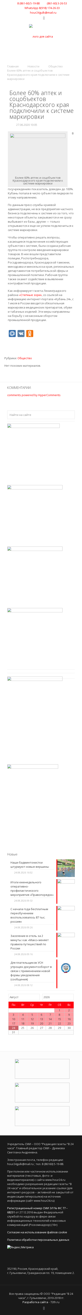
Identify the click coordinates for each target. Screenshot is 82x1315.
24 (13, 1028)
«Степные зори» (30, 295)
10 (13, 1019)
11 (22, 1019)
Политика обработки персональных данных (38, 1240)
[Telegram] (39, 18)
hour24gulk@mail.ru (43, 12)
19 (32, 1023)
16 (69, 1019)
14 (50, 1019)
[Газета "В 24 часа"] (41, 36)
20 (41, 1023)
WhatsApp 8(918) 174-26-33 (42, 8)
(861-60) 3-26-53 (56, 3)
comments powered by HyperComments (34, 395)
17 (13, 1023)
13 (41, 1019)
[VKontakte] (33, 18)
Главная (13, 66)
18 (22, 1023)
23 (69, 1023)
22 (59, 1023)
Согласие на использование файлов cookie (37, 1232)
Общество (55, 66)
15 (59, 1019)
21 (50, 1023)
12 (32, 1019)
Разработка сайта (35, 1302)
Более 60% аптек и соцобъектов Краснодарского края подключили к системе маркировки (38, 75)
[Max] (48, 18)
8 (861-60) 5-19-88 (28, 3)
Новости (33, 66)
